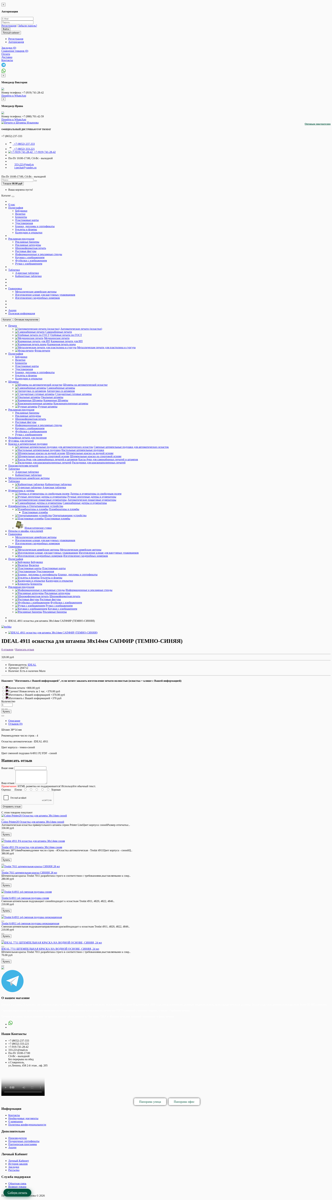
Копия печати (17, 687)
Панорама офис (184, 1101)
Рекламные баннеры (27, 241)
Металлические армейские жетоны (36, 291)
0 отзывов (7, 649)
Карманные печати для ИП (67, 341)
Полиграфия (15, 207)
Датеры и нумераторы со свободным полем (95, 493)
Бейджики (21, 210)
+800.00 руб (33, 687)
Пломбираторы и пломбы (64, 509)
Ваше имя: (7, 768)
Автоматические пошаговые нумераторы (91, 499)
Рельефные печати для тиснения (27, 437)
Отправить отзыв (12, 806)
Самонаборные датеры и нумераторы (85, 502)
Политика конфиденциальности (27, 1124)
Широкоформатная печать (30, 248)
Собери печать (17, 1192)
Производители (17, 1138)
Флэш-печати (42, 350)
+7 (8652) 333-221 (24, 148)
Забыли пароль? (27, 25)
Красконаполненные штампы (70, 403)
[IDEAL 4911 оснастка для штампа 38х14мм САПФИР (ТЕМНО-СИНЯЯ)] (53, 632)
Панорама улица (150, 1101)
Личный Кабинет (18, 1160)
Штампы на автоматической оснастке (85, 384)
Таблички (14, 269)
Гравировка (15, 288)
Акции (12, 310)
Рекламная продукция (21, 238)
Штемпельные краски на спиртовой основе (95, 456)
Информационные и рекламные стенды (38, 254)
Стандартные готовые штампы (73, 394)
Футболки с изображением (31, 260)
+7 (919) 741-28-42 (44, 152)
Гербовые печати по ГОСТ (66, 335)
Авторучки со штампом (61, 391)
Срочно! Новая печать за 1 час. (27, 691)
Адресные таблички (27, 272)
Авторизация (16, 41)
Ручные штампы (47, 406)
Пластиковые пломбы (35, 512)
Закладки (13, 1166)
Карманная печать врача (61, 344)
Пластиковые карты (27, 220)
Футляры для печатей (21, 440)
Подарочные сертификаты (23, 1141)
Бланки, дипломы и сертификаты (35, 226)
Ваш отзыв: (8, 783)
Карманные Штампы (55, 400)
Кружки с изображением (29, 257)
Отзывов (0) (15, 723)
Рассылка (13, 1170)
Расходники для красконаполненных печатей (99, 462)
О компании (15, 1121)
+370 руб (56, 698)
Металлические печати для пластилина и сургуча (106, 347)
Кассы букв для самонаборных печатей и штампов (108, 459)
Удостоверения (24, 223)
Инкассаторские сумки (38, 527)
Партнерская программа (22, 1144)
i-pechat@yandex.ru (25, 167)
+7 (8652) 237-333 (24, 143)
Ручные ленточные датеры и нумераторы (91, 496)
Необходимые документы (23, 1118)
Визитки (20, 213)
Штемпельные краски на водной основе (89, 453)
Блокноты (21, 216)
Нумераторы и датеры (21, 490)
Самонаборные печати (58, 331)
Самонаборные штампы (61, 387)
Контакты (14, 1115)
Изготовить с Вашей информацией (30, 694)
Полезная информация (21, 313)
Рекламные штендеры (28, 244)
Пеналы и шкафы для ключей (25, 530)
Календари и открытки (28, 232)
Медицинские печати (57, 338)
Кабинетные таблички (28, 276)
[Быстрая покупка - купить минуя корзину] (2, 715)
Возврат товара (17, 1186)
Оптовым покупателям (318, 124)
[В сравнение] (6, 709)
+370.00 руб (53, 691)
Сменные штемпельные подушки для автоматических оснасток (131, 447)
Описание (14, 720)
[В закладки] (2, 709)
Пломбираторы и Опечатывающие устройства (35, 506)
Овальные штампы (52, 397)
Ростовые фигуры (25, 251)
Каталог (7, 319)
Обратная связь (17, 1183)
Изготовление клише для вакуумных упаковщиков (45, 294)
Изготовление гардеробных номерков (37, 297)
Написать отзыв (24, 649)
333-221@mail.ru (24, 164)
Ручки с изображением (28, 263)
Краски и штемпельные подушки (28, 443)
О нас (11, 204)
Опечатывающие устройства (69, 515)
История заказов (18, 1163)
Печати (12, 325)
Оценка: (6, 789)
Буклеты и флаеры (26, 229)
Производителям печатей (23, 465)
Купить (6, 711)
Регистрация (8, 25)
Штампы (13, 381)
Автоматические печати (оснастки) (81, 328)
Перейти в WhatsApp (13, 95)
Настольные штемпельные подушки (82, 450)
